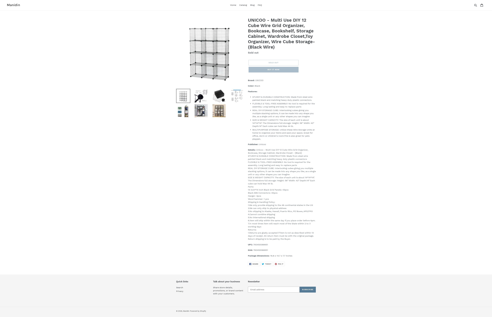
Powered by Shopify (198, 311)
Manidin (186, 311)
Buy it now (274, 69)
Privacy (179, 291)
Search (179, 287)
